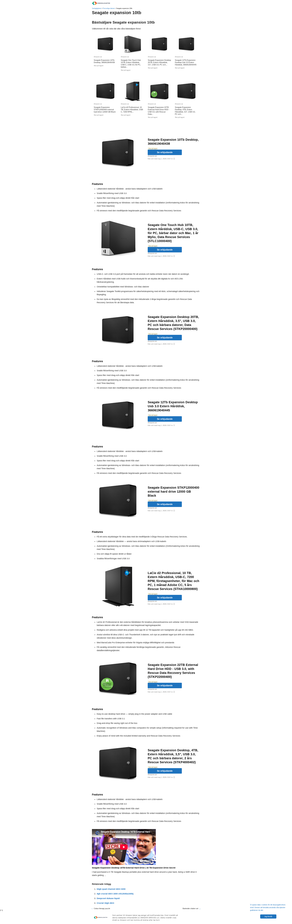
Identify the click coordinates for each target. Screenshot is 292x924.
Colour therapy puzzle (102, 908)
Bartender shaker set (190, 908)
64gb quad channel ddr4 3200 (111, 889)
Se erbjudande (165, 152)
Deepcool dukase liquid (108, 898)
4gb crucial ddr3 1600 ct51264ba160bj (115, 894)
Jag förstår (268, 916)
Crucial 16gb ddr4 (105, 903)
